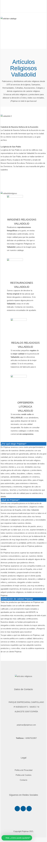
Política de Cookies (23, 775)
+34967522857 (31, 738)
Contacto (23, 780)
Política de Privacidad (23, 770)
